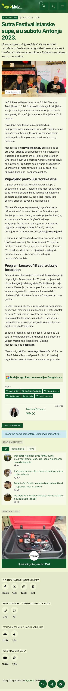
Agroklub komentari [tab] (12, 425)
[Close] (53, 6)
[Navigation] (62, 6)
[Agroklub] (12, 6)
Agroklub (29, 680)
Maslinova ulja (45, 396)
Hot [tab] (5, 449)
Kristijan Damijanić (33, 391)
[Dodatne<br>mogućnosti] (61, 684)
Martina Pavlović (35, 409)
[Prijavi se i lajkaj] (43, 684)
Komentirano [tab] (18, 449)
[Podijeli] (52, 684)
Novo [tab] (31, 449)
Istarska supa (53, 391)
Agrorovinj (13, 391)
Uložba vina (14, 396)
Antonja (29, 396)
